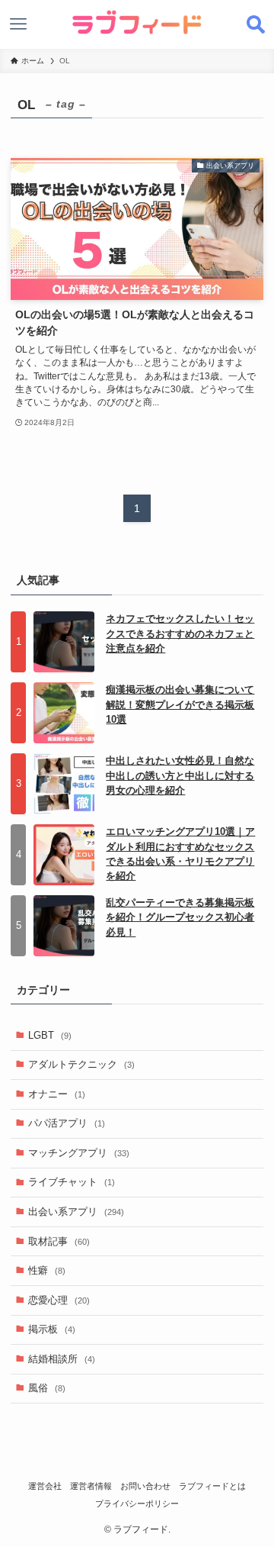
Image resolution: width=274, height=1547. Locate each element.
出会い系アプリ (76, 1211)
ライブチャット (71, 1182)
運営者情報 (91, 1486)
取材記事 (59, 1241)
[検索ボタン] (255, 24)
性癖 (46, 1270)
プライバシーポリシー (137, 1503)
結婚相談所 (61, 1359)
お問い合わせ (145, 1486)
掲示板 (51, 1329)
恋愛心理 (59, 1300)
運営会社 (45, 1486)
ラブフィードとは (212, 1486)
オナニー (56, 1094)
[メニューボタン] (18, 24)
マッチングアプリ (78, 1153)
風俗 (46, 1388)
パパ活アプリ (66, 1123)
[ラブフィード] (137, 22)
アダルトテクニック (81, 1064)
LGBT (50, 1035)
